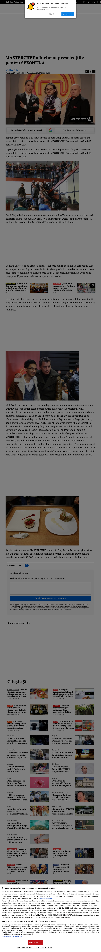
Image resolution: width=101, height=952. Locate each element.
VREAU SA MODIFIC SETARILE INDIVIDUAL (34, 948)
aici (60, 910)
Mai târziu (53, 14)
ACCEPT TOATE (35, 943)
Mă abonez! (67, 14)
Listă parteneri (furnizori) (12, 936)
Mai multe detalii (45, 898)
